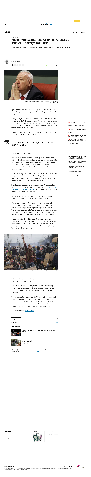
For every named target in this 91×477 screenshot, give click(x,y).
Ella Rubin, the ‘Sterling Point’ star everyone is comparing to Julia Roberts (77, 131)
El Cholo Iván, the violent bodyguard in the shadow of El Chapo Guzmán (77, 162)
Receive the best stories (11, 435)
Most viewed (71, 153)
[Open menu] (5, 24)
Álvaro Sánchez (16, 60)
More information (15, 351)
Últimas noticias (72, 120)
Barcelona (78, 32)
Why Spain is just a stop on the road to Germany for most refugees (39, 340)
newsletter (8, 431)
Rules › (57, 322)
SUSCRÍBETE (77, 20)
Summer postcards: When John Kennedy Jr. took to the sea (76, 170)
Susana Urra (29, 311)
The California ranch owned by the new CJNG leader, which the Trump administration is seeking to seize (77, 124)
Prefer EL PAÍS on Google (52, 65)
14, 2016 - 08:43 (19, 61)
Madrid (73, 32)
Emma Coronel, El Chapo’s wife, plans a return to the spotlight (77, 174)
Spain (7, 32)
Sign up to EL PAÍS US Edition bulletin (21, 319)
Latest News (83, 32)
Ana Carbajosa (25, 343)
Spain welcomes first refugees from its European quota (38, 331)
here (38, 351)
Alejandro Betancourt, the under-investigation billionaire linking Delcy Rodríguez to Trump (77, 166)
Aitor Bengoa (34, 333)
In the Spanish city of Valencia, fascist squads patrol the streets (77, 136)
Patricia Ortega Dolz (26, 333)
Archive (35, 431)
